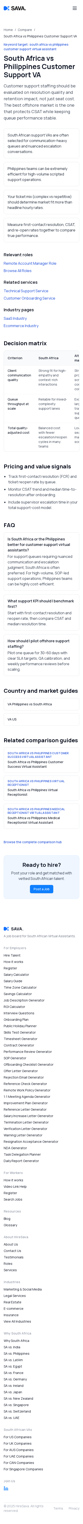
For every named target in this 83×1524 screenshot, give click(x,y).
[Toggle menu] (74, 8)
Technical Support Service (26, 290)
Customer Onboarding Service (29, 298)
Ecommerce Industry (21, 325)
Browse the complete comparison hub (33, 842)
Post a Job (42, 889)
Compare (25, 30)
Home (8, 30)
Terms (58, 1508)
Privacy (74, 1508)
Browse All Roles (18, 270)
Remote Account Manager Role (30, 263)
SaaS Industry (15, 318)
